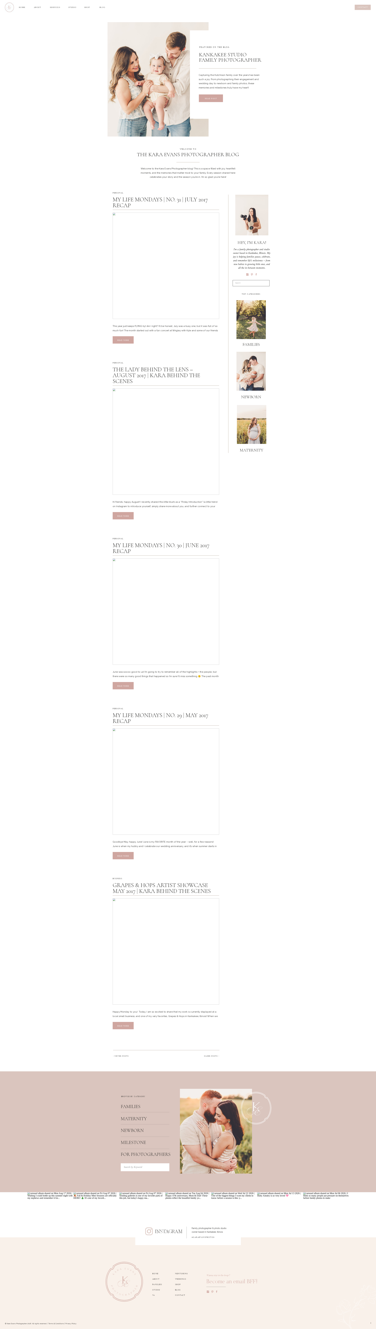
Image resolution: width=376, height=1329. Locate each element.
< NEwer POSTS (121, 1055)
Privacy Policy (71, 1324)
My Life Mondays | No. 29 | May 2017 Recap (160, 718)
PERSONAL (118, 192)
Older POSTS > (211, 1055)
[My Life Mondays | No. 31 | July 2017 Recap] (166, 266)
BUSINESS (117, 878)
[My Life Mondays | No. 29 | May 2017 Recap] (166, 781)
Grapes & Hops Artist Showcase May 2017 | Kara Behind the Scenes (162, 888)
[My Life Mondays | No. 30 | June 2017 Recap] (166, 611)
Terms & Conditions (56, 1324)
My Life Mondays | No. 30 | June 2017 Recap (161, 548)
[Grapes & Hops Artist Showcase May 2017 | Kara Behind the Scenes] (166, 951)
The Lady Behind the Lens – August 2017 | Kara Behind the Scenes (156, 375)
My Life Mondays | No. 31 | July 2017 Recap (160, 202)
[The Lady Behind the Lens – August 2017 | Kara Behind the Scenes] (166, 441)
